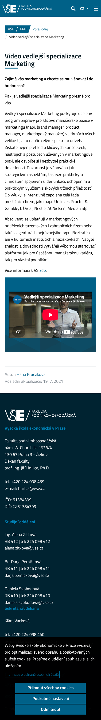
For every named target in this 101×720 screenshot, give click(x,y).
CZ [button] (82, 8)
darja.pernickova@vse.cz (27, 575)
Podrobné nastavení (50, 698)
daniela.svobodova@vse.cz (29, 602)
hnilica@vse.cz (31, 488)
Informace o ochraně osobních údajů (32, 674)
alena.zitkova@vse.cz (24, 548)
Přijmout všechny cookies (50, 687)
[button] (73, 8)
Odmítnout (50, 709)
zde (42, 270)
